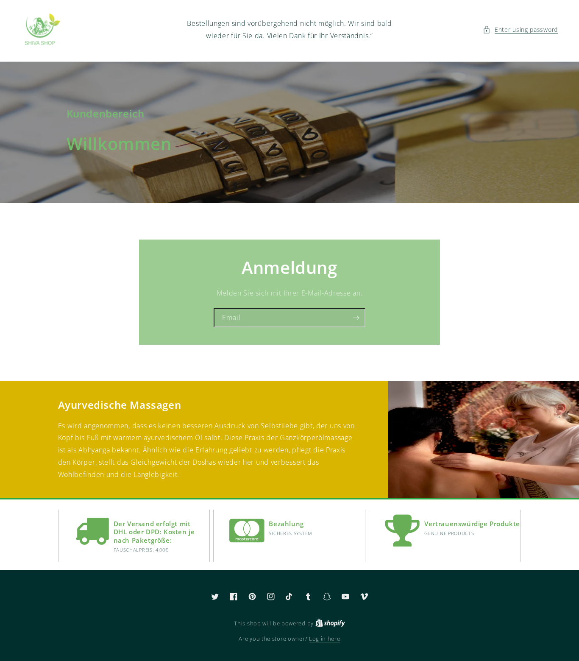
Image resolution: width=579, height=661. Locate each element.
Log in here (324, 638)
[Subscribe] (356, 318)
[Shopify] (330, 623)
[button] (520, 29)
